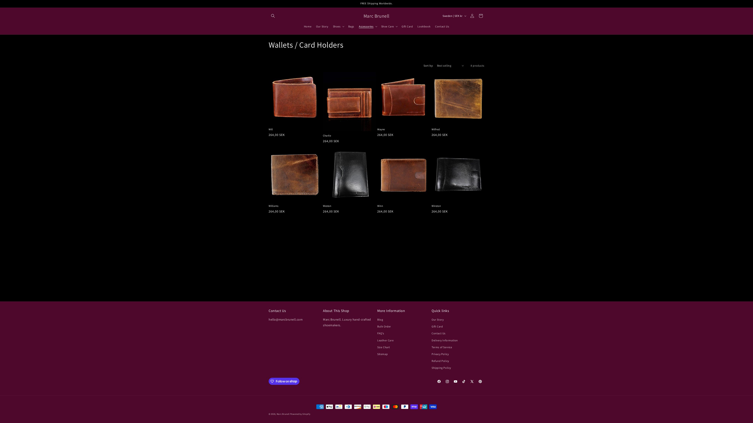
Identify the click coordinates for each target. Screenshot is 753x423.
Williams (273, 206)
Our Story (438, 319)
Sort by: (428, 65)
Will (271, 129)
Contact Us (439, 333)
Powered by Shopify (300, 414)
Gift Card (437, 326)
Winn (380, 206)
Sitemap (382, 354)
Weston (327, 206)
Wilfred (436, 129)
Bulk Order (384, 326)
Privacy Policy (440, 354)
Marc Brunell (283, 414)
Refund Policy (440, 361)
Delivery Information (445, 340)
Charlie (327, 135)
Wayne (381, 129)
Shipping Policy (441, 368)
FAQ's (380, 333)
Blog (380, 319)
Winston (436, 206)
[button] (273, 16)
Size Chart (383, 347)
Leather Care (385, 340)
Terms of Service (442, 347)
